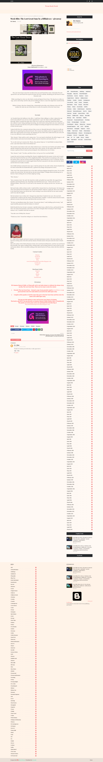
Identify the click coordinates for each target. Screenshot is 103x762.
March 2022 (79, 285)
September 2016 (79, 434)
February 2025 (79, 206)
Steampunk (77, 128)
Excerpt (16, 326)
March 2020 (79, 340)
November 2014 (79, 484)
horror (82, 137)
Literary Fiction (81, 113)
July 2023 (79, 249)
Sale (78, 126)
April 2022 (79, 283)
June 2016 (79, 441)
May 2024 (79, 227)
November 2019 (79, 349)
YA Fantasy (69, 135)
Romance (16, 16)
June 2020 (79, 333)
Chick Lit (77, 98)
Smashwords (37, 277)
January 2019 (79, 371)
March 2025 (79, 204)
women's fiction (87, 139)
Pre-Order (83, 122)
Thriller (68, 130)
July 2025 (79, 195)
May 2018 (79, 389)
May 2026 (79, 173)
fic (74, 137)
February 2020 (79, 342)
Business (81, 95)
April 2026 (79, 175)
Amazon (37, 271)
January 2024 (79, 236)
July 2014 (79, 493)
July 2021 (79, 303)
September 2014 (79, 488)
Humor (89, 111)
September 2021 (79, 299)
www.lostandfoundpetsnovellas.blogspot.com (39, 261)
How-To (85, 111)
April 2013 (79, 527)
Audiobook (88, 91)
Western (80, 133)
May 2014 (79, 498)
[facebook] (87, 1)
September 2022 (79, 272)
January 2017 (79, 425)
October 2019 (79, 351)
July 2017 (79, 412)
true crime (80, 139)
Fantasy (69, 106)
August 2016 (79, 437)
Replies (16, 352)
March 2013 (79, 529)
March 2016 (79, 448)
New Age (69, 117)
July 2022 (79, 276)
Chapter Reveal (70, 98)
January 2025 (79, 209)
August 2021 (79, 301)
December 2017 (79, 400)
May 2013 (79, 525)
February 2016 (79, 450)
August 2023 (79, 247)
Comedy (80, 100)
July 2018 (79, 385)
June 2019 (79, 360)
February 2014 (79, 504)
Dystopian (86, 102)
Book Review (70, 95)
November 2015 (79, 457)
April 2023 (79, 256)
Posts (70, 69)
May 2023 (79, 254)
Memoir (69, 115)
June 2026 (79, 170)
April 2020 (79, 337)
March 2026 (79, 177)
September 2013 (79, 516)
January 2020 (79, 344)
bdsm (86, 135)
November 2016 (79, 430)
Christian (69, 100)
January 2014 (79, 507)
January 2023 (79, 263)
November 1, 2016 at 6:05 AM (19, 346)
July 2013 (79, 520)
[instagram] (91, 1)
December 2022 (79, 265)
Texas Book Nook (51, 6)
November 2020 (79, 322)
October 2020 (79, 324)
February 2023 (79, 261)
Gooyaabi (34, 760)
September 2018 (79, 380)
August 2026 (79, 166)
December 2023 (79, 238)
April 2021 (79, 310)
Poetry (68, 122)
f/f (71, 137)
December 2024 (79, 211)
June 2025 (79, 197)
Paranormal (69, 119)
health (78, 137)
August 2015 (79, 464)
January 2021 (79, 317)
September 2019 (79, 353)
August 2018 (79, 382)
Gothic (74, 109)
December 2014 (79, 482)
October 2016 (79, 432)
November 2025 (79, 186)
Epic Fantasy (70, 104)
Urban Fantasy (87, 130)
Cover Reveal (70, 102)
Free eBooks (79, 106)
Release (76, 124)
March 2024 (79, 231)
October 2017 (79, 405)
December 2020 (79, 319)
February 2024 (79, 234)
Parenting (87, 119)
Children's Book (84, 98)
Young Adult (81, 135)
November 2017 (79, 403)
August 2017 (79, 410)
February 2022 (79, 288)
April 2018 (79, 391)
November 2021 (79, 294)
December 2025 (79, 184)
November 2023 (79, 240)
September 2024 (79, 218)
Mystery (27, 326)
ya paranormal (70, 141)
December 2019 (79, 346)
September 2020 (79, 326)
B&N (37, 272)
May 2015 (79, 470)
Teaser (88, 128)
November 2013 (79, 511)
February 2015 (79, 477)
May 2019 (79, 362)
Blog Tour (76, 93)
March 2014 (79, 502)
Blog (37, 259)
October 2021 (79, 297)
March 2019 (79, 367)
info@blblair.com (57, 290)
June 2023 (79, 252)
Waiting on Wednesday (72, 133)
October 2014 (79, 486)
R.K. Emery (13, 21)
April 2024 (79, 229)
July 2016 (79, 439)
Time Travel (74, 130)
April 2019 (79, 364)
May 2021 (79, 308)
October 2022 (79, 270)
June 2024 (79, 224)
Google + (37, 264)
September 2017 (79, 407)
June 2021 (79, 306)
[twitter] (89, 1)
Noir (74, 117)
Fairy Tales (85, 104)
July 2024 (79, 222)
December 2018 (79, 373)
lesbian (87, 137)
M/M (88, 113)
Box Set (76, 95)
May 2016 (79, 443)
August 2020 (79, 328)
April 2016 (79, 446)
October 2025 (79, 188)
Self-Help (87, 126)
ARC (68, 91)
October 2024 (79, 215)
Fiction (73, 106)
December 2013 (79, 509)
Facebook (37, 256)
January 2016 (79, 452)
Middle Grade (75, 115)
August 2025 (79, 193)
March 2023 (79, 258)
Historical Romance (77, 111)
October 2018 (79, 378)
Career (86, 95)
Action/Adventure (74, 91)
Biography (69, 93)
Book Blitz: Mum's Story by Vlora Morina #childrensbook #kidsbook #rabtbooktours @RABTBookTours (82, 586)
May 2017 (79, 416)
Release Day (82, 124)
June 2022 (79, 279)
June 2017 (79, 414)
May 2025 (79, 200)
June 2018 (79, 387)
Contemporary (86, 100)
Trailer (80, 130)
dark (68, 137)
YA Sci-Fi (75, 135)
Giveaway (22, 326)
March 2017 (79, 421)
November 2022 (79, 267)
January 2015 (79, 479)
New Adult (87, 115)
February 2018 (79, 396)
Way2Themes (22, 760)
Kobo (37, 275)
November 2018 (79, 376)
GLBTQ (85, 106)
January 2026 (79, 182)
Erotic (75, 104)
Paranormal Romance (78, 119)
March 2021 (79, 312)
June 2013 (79, 522)
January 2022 (79, 290)
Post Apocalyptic (75, 122)
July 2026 (79, 168)
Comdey (74, 100)
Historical (69, 111)
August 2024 (79, 220)
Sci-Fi (82, 126)
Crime (75, 102)
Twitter (38, 258)
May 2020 (79, 335)
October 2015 (79, 459)
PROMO (32, 326)
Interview (69, 113)
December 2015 (79, 455)
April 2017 (79, 419)
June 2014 (79, 495)
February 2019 (79, 369)
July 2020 (79, 331)
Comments (71, 70)
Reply (15, 350)
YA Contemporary (87, 133)
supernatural (73, 139)
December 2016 (79, 428)
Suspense (83, 128)
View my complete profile (78, 22)
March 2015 (79, 475)
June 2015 (79, 468)
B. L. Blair (16, 345)
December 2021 (79, 292)
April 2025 (79, 202)
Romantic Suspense (71, 126)
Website (37, 255)
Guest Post (88, 109)
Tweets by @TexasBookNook (74, 32)
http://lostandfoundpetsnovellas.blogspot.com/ (37, 304)
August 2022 (79, 274)
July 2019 (79, 358)
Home (12, 1)
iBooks (37, 274)
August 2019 (79, 355)
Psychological (70, 124)
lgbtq (68, 139)
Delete (18, 350)
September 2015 (79, 461)
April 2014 (79, 500)
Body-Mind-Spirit (83, 93)
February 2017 (79, 423)
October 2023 (79, 243)
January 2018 (79, 398)
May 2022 (79, 281)
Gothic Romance (81, 109)
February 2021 (79, 315)
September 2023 (79, 245)
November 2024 (79, 213)
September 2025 (79, 191)
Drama (80, 102)
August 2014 (79, 491)
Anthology (82, 91)
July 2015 (79, 466)
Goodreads (37, 263)
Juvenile (74, 113)
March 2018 (79, 394)
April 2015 (79, 473)
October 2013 (79, 513)
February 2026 (79, 179)
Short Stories (70, 128)
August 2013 (79, 518)
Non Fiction (78, 117)
